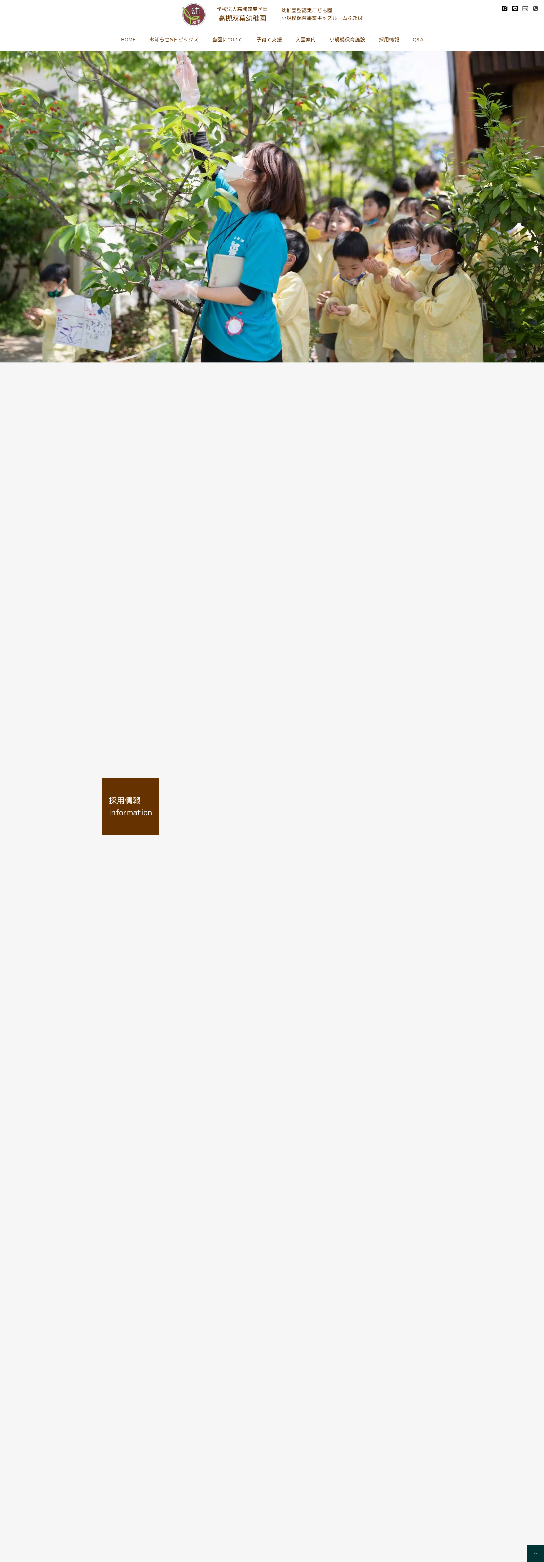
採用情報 (389, 39)
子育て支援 (269, 39)
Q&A (418, 39)
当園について (227, 39)
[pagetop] (535, 1553)
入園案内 (306, 39)
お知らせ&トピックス (174, 39)
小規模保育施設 (347, 39)
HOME (128, 39)
